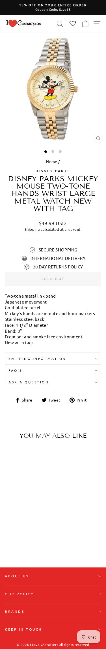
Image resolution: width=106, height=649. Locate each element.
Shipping (32, 229)
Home (51, 161)
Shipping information (37, 358)
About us (17, 576)
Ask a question (28, 382)
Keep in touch (23, 629)
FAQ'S (15, 370)
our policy (19, 594)
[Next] (35, 479)
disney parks (53, 170)
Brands (14, 611)
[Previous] (11, 479)
